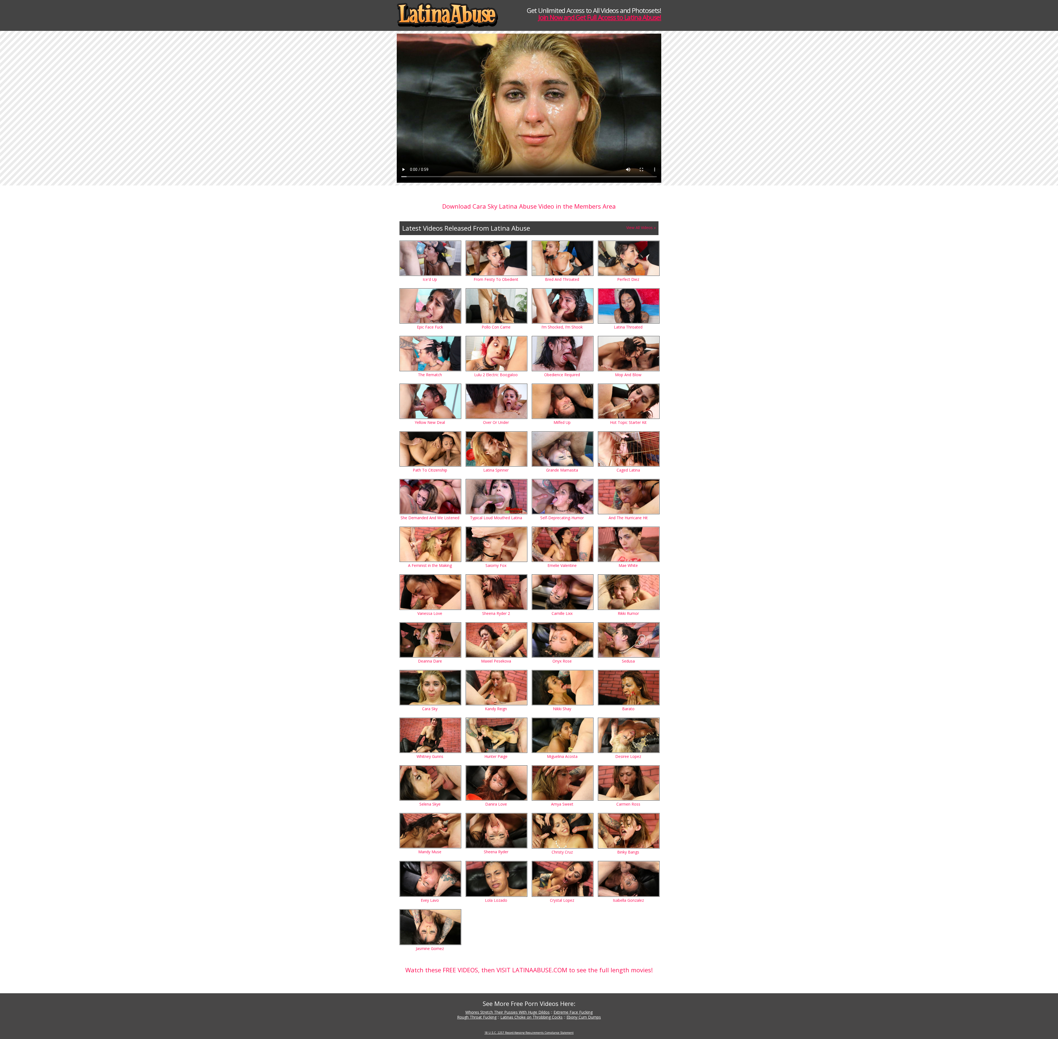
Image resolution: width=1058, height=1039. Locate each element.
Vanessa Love (429, 613)
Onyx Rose (562, 661)
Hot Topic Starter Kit (628, 422)
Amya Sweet (562, 804)
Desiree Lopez (628, 756)
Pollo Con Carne (496, 327)
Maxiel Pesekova (496, 661)
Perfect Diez (628, 279)
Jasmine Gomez (430, 948)
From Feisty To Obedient (496, 279)
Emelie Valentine (562, 565)
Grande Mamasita (562, 470)
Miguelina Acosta (562, 756)
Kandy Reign (496, 708)
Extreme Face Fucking (573, 1012)
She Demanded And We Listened (430, 517)
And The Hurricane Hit (628, 517)
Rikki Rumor (628, 613)
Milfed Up (562, 422)
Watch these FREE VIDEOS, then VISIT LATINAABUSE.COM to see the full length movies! (529, 970)
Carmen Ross (628, 804)
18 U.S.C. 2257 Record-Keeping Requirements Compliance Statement (529, 1033)
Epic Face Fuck (430, 327)
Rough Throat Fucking (476, 1017)
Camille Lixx (562, 613)
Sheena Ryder (496, 851)
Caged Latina (628, 470)
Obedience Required (562, 374)
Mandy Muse (429, 851)
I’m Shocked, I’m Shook (562, 327)
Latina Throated (628, 327)
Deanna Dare (430, 661)
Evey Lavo (430, 900)
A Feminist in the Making (430, 565)
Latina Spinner (496, 470)
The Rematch (430, 374)
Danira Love (496, 804)
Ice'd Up (430, 279)
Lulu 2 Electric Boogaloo (496, 374)
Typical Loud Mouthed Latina (496, 517)
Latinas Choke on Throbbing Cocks (531, 1017)
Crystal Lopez (562, 900)
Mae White (628, 565)
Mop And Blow (628, 374)
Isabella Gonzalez (628, 900)
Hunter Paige (496, 756)
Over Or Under (496, 422)
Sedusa (628, 661)
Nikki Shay (562, 708)
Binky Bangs (628, 852)
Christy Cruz (562, 852)
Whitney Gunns (430, 756)
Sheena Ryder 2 (496, 613)
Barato (628, 708)
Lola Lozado (496, 900)
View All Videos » (641, 227)
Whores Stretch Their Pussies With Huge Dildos (507, 1012)
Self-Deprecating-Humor (562, 517)
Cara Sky (430, 708)
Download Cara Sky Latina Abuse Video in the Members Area (529, 206)
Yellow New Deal (430, 422)
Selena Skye (430, 804)
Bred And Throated (562, 279)
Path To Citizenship (430, 470)
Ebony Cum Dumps (583, 1017)
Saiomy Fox (495, 565)
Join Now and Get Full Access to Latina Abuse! (599, 17)
